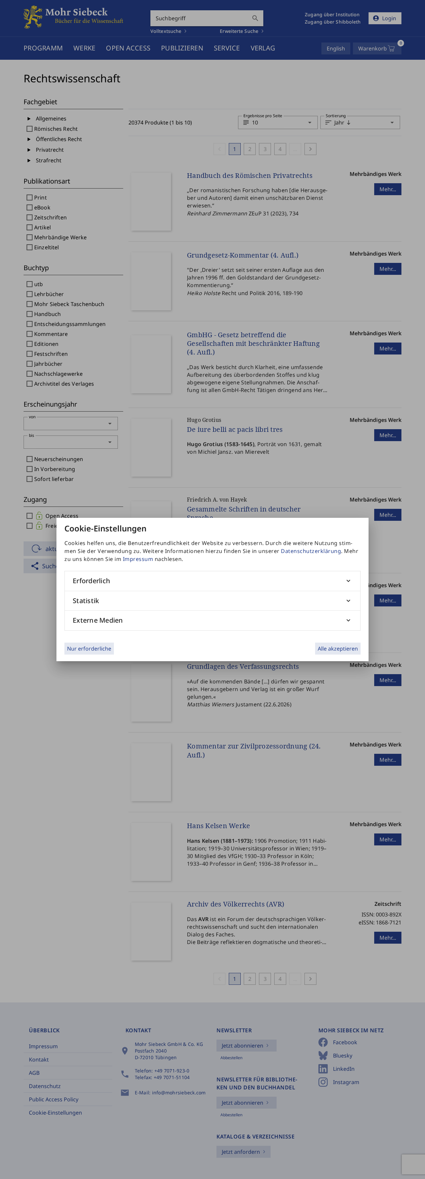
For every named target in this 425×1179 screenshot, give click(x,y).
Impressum (138, 559)
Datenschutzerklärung (311, 551)
